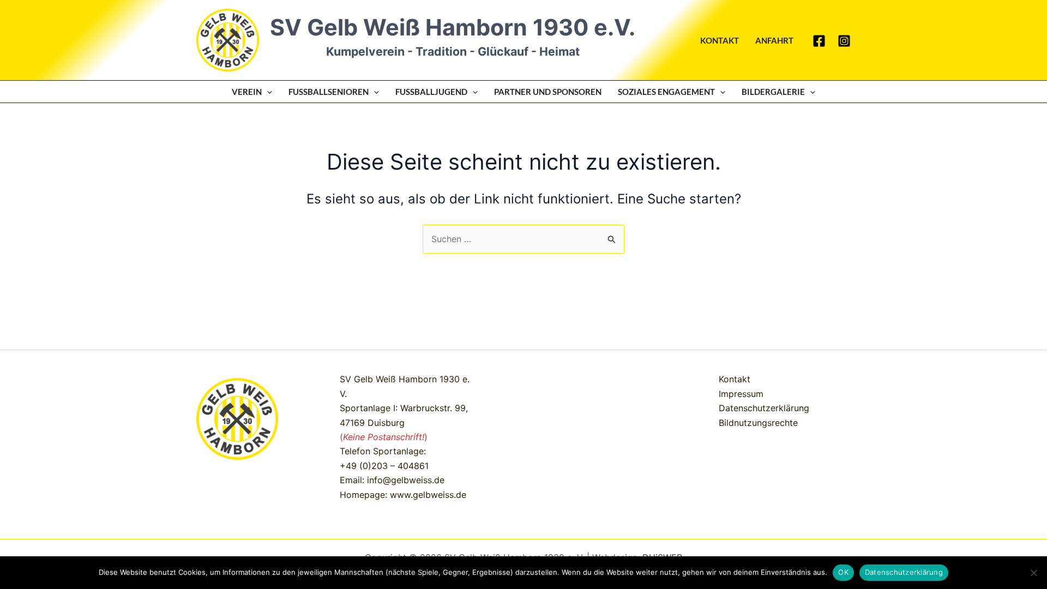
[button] (267, 92)
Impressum (741, 393)
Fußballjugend (431, 92)
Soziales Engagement (666, 92)
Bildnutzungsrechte (758, 422)
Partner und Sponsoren (547, 92)
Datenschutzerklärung (764, 407)
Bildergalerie (773, 92)
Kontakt (719, 40)
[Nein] (1033, 572)
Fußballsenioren (328, 92)
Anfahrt (774, 40)
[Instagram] (844, 40)
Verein (247, 92)
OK (843, 572)
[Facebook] (819, 40)
